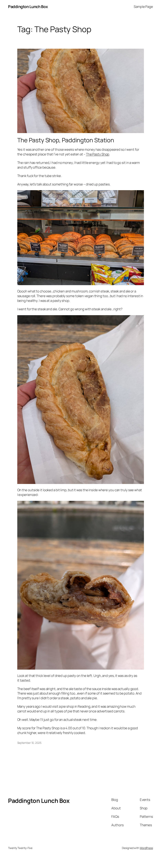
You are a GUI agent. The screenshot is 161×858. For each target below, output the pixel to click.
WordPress (146, 848)
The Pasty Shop (97, 154)
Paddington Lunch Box (28, 6)
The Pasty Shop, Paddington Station (65, 140)
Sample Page (143, 6)
